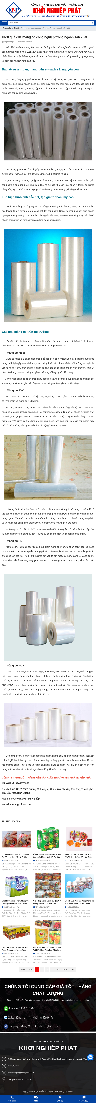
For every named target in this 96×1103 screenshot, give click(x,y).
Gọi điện (12, 1101)
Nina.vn (71, 1091)
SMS (36, 1101)
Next (65, 969)
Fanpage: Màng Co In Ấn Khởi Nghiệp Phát (33, 1026)
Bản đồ (60, 1101)
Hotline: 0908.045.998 (21, 1008)
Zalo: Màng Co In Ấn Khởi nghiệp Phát (30, 1017)
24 (58, 969)
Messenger (84, 1101)
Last (72, 969)
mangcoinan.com (22, 804)
